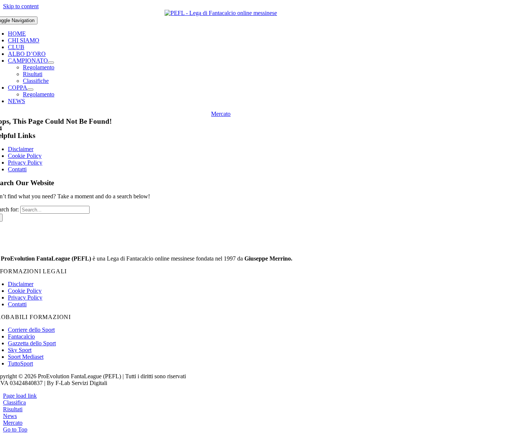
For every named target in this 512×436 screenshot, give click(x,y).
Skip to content (21, 6)
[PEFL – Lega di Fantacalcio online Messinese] (221, 13)
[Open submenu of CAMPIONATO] (51, 62)
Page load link (20, 396)
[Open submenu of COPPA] (30, 89)
